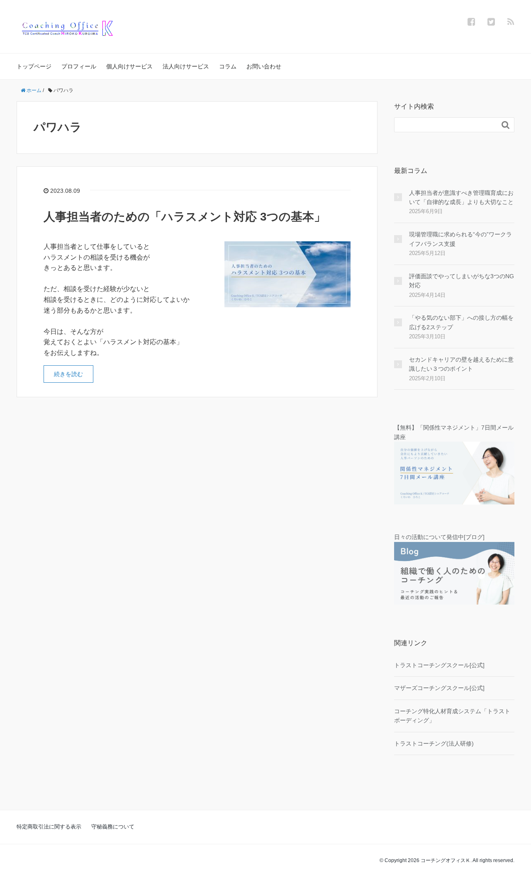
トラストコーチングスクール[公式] (439, 665)
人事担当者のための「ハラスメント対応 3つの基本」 (185, 216)
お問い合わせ (263, 66)
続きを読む (68, 374)
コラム (227, 66)
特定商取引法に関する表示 (49, 827)
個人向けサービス (129, 66)
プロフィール (78, 66)
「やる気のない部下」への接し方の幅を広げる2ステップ (461, 322)
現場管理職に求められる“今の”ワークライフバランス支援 (460, 239)
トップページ (34, 66)
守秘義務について (112, 827)
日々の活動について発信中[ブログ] (439, 537)
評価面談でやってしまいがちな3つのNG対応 (461, 281)
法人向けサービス (186, 66)
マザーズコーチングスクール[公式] (439, 688)
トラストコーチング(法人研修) (434, 743)
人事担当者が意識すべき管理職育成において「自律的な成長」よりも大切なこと (461, 197)
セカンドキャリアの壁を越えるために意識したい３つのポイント (461, 364)
